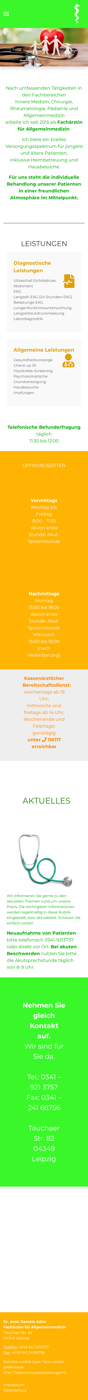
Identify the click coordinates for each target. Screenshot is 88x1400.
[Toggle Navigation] (7, 14)
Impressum (13, 1385)
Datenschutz (15, 1390)
